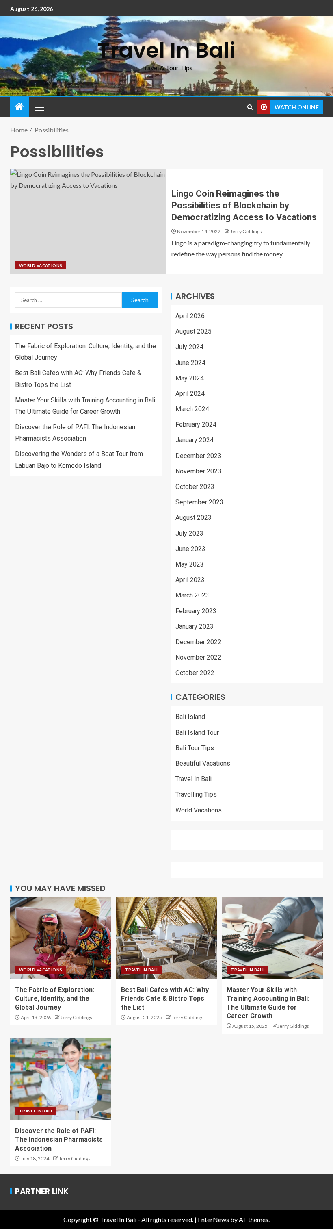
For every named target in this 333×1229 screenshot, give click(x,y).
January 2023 (194, 626)
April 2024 (190, 393)
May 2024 (189, 378)
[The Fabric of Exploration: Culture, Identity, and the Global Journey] (60, 938)
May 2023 (189, 564)
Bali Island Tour (197, 732)
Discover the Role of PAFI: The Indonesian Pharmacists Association (59, 1139)
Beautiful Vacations (202, 763)
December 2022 (198, 642)
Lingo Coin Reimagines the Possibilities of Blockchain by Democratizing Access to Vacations (244, 206)
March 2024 (192, 409)
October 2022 (194, 673)
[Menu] (38, 107)
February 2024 (195, 424)
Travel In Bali (166, 50)
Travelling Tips (196, 794)
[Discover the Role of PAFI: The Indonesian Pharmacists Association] (60, 1079)
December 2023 (198, 456)
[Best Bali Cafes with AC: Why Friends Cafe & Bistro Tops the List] (166, 938)
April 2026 (190, 316)
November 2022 (198, 657)
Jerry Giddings (246, 231)
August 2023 (193, 517)
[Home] (19, 107)
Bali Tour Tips (194, 748)
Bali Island (190, 717)
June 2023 (190, 549)
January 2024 (194, 440)
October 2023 (194, 487)
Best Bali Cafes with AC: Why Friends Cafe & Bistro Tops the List (165, 998)
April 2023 (190, 580)
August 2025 (193, 331)
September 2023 (199, 502)
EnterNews (213, 1219)
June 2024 (190, 363)
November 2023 (198, 471)
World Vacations (40, 265)
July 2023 (189, 533)
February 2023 (195, 611)
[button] (38, 107)
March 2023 (192, 595)
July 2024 (189, 347)
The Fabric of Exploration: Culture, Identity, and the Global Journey (54, 998)
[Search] (250, 107)
